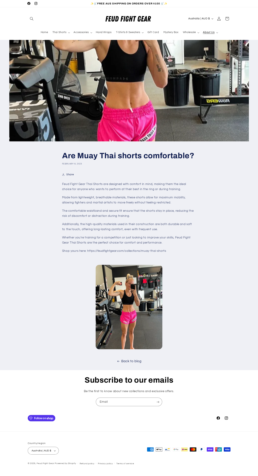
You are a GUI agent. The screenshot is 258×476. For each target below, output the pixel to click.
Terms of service (125, 464)
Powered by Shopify (65, 463)
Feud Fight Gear (45, 463)
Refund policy (87, 464)
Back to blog (131, 361)
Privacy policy (105, 464)
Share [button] (70, 174)
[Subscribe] (158, 402)
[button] (32, 19)
